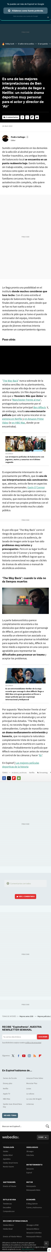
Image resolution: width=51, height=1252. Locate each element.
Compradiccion (9, 1211)
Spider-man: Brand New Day (12, 1105)
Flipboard (32, 117)
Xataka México (8, 1225)
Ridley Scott (9, 44)
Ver (27, 896)
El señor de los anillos (26, 44)
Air (40, 755)
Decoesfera (7, 1207)
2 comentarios (12, 117)
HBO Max (6, 1099)
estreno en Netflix (12, 418)
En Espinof (9, 454)
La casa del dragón (34, 1099)
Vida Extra (30, 1155)
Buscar (47, 1126)
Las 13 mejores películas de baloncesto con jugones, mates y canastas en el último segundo (24, 459)
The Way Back (10, 380)
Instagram (29, 1055)
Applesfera (6, 1159)
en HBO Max (18, 422)
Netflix (31, 772)
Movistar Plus (31, 1083)
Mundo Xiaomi (8, 1166)
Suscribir (42, 1037)
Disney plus (7, 1083)
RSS (35, 1055)
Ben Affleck (39, 407)
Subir (40, 1137)
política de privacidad (33, 1042)
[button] (19, 137)
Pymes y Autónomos (34, 1207)
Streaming (43, 772)
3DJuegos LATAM (32, 1225)
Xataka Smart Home (10, 1163)
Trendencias (7, 1204)
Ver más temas (10, 1115)
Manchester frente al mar (26, 399)
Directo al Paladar (9, 1186)
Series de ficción (10, 1078)
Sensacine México (32, 1229)
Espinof (29, 1172)
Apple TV (6, 1093)
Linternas (30, 1104)
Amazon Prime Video (34, 1078)
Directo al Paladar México (12, 1236)
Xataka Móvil (8, 1155)
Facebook (22, 117)
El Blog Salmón (32, 1204)
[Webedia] (10, 1138)
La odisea (30, 1093)
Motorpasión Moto (33, 1190)
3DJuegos (29, 1151)
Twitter (27, 117)
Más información (28, 1249)
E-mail (37, 117)
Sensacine (30, 1169)
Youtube (24, 1055)
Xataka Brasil (8, 1229)
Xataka (5, 1151)
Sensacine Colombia (33, 1233)
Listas (28, 1088)
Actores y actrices (19, 772)
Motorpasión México (33, 1236)
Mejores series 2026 (27, 1016)
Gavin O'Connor (36, 487)
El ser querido (43, 44)
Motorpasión (31, 1186)
